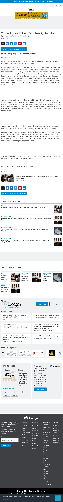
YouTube (14, 395)
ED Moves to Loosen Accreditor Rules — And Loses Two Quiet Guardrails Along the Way (25, 241)
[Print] (3, 43)
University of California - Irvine (12, 341)
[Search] (56, 5)
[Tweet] (15, 43)
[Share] (7, 43)
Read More (40, 389)
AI (16, 174)
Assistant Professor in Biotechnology (46, 336)
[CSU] (53, 353)
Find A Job (42, 304)
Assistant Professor (9, 325)
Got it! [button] (58, 498)
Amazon (19, 392)
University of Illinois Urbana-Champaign (15, 327)
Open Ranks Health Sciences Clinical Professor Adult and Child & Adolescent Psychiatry (15, 337)
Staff (19, 36)
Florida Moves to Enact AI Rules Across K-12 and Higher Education (37, 177)
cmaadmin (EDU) (27, 36)
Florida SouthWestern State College (45, 317)
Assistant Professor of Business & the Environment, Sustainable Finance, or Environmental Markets (46, 326)
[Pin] (20, 43)
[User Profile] (52, 5)
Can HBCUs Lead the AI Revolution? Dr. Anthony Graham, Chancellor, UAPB (22, 379)
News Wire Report (10, 36)
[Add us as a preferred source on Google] (24, 43)
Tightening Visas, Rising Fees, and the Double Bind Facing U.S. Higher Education (24, 230)
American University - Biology (43, 338)
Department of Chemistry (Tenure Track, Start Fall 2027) (14, 316)
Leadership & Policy (8, 216)
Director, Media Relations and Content (47, 315)
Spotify (7, 395)
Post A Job (56, 304)
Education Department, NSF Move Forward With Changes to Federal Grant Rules (26, 219)
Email (2, 437)
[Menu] (60, 5)
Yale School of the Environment (43, 330)
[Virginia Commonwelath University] (26, 353)
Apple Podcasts (9, 392)
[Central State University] (12, 353)
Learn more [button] (6, 499)
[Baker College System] (39, 353)
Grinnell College (7, 319)
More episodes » (8, 388)
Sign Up (6, 445)
